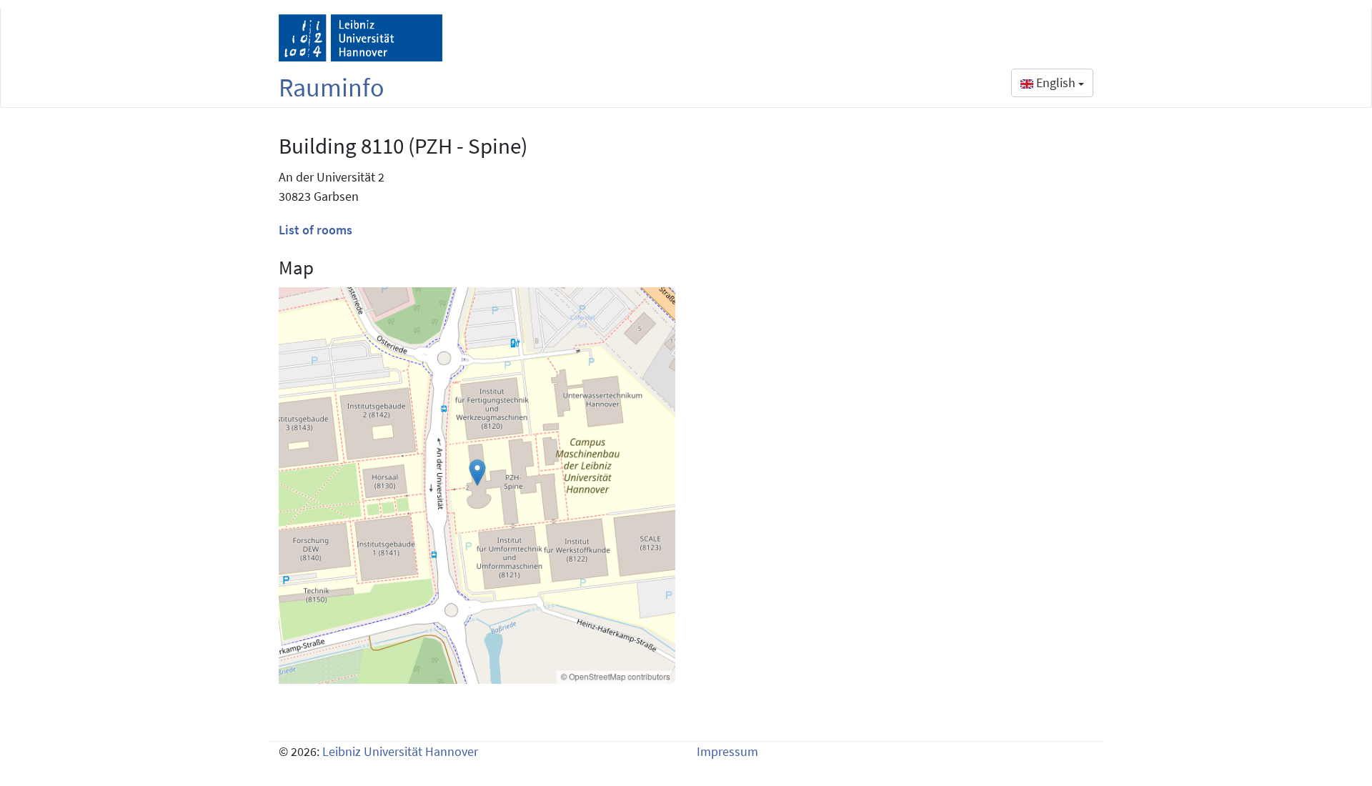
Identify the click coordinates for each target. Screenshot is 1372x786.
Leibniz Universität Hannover (400, 751)
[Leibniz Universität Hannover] (360, 37)
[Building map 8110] (477, 485)
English (1055, 82)
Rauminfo (331, 87)
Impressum (727, 751)
